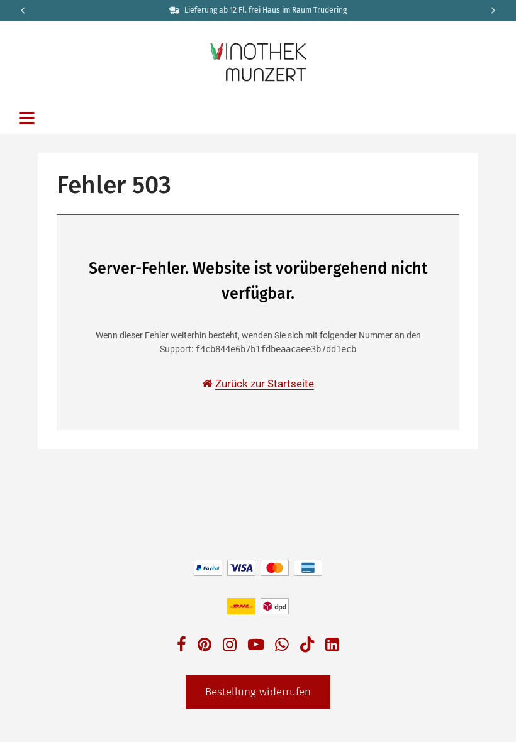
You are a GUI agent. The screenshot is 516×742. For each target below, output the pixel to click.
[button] (494, 10)
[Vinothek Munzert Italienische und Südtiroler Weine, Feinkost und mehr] (258, 61)
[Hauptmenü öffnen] (27, 118)
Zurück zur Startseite (264, 383)
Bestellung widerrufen (258, 692)
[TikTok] (307, 647)
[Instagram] (230, 646)
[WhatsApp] (282, 646)
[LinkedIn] (332, 646)
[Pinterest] (204, 646)
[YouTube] (256, 646)
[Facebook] (181, 646)
